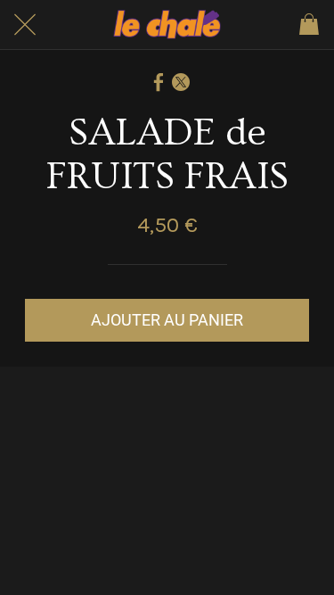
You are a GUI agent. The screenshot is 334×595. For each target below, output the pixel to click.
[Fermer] (25, 25)
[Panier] (309, 25)
